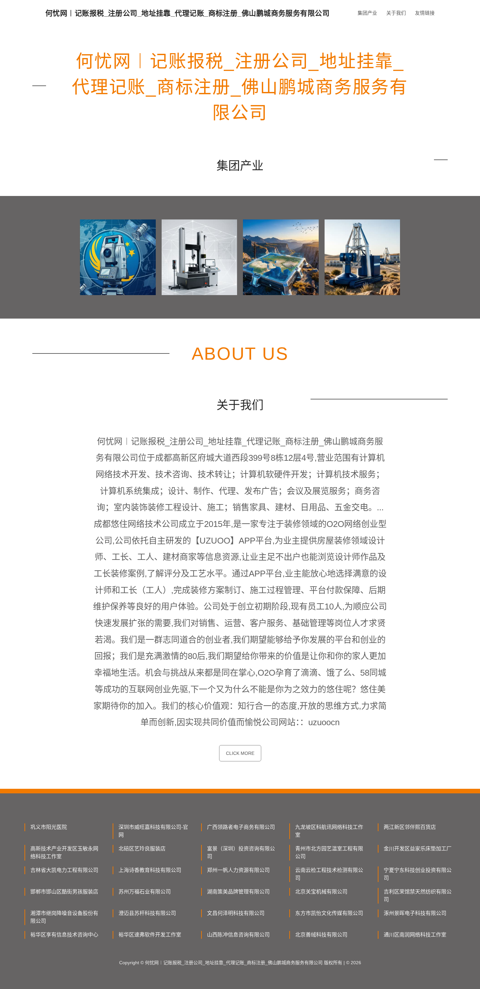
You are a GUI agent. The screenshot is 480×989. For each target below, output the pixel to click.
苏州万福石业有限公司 (145, 891)
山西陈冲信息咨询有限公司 (238, 934)
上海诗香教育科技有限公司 (150, 870)
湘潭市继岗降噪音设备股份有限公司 (64, 917)
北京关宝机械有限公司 (321, 891)
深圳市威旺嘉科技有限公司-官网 (153, 831)
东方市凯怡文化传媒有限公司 (329, 913)
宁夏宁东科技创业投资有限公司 (418, 874)
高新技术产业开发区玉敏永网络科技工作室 (64, 852)
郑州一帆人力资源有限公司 (238, 870)
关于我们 (396, 13)
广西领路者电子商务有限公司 (241, 827)
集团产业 (367, 13)
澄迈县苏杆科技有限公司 (147, 913)
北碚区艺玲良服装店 (142, 848)
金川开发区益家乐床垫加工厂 (418, 848)
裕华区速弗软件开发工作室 (150, 934)
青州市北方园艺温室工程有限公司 (329, 852)
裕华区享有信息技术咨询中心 (64, 934)
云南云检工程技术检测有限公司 (329, 874)
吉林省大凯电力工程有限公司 (64, 870)
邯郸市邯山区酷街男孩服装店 (64, 891)
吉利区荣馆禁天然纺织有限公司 (418, 895)
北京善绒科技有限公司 (321, 934)
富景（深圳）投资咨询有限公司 (241, 852)
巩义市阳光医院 (48, 827)
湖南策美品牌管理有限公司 (238, 891)
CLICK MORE (240, 753)
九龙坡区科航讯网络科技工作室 (329, 831)
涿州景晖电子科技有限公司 (415, 913)
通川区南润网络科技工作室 (415, 934)
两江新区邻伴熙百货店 (410, 827)
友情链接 (425, 13)
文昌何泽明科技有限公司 (235, 913)
